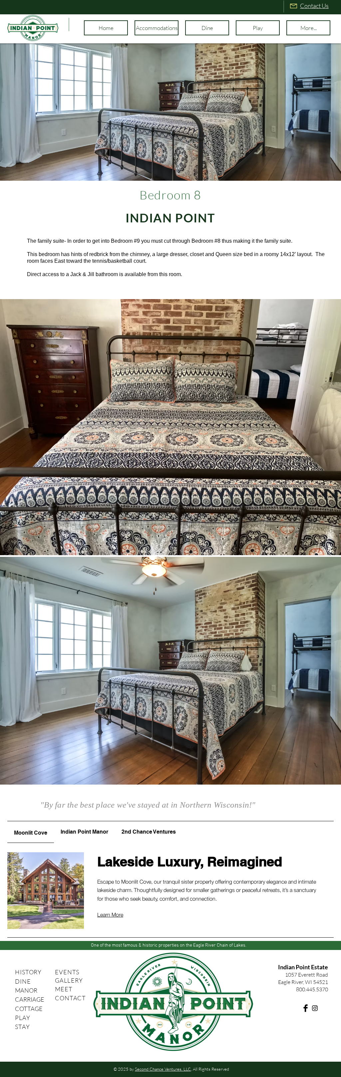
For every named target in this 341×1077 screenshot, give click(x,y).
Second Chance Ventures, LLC (163, 1069)
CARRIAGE (29, 999)
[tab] (30, 832)
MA (19, 990)
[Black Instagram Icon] (315, 1008)
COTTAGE (29, 1008)
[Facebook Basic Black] (305, 1008)
